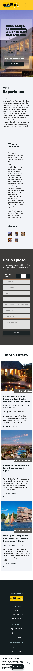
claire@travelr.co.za (16, 647)
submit (16, 332)
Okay (28, 663)
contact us (16, 619)
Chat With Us (17, 666)
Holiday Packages (16, 614)
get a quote (14, 64)
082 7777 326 (16, 651)
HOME (17, 610)
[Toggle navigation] (27, 5)
